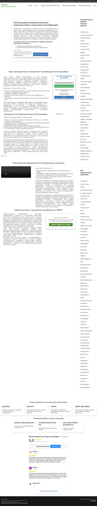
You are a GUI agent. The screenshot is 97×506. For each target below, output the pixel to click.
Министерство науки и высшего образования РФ (14, 500)
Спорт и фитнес (85, 334)
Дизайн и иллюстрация (84, 146)
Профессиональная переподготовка (50, 5)
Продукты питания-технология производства (86, 303)
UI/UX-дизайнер (85, 87)
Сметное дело (84, 327)
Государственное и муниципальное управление (86, 195)
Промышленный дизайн (85, 77)
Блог (94, 5)
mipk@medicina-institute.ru (69, 1)
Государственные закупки (85, 203)
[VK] (1, 1)
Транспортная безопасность (84, 353)
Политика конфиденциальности (88, 499)
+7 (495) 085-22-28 (55, 1)
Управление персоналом (84, 362)
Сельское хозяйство (83, 323)
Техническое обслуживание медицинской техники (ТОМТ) (85, 344)
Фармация (83, 366)
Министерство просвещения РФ (9, 501)
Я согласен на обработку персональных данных (28, 57)
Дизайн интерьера (85, 61)
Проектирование (85, 309)
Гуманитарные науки (84, 209)
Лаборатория (84, 243)
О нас (36, 5)
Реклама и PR (84, 315)
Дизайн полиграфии (86, 99)
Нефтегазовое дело (86, 280)
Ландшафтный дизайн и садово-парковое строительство (85, 106)
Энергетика (83, 375)
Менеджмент (84, 271)
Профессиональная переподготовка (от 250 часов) (64, 90)
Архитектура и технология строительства (84, 46)
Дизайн (82, 213)
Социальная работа (86, 330)
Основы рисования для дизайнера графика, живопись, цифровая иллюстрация (86, 119)
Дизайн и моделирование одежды (85, 93)
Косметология (84, 240)
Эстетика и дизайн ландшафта (86, 83)
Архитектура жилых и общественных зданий (86, 37)
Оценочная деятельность (84, 284)
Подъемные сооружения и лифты (84, 294)
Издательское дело (86, 225)
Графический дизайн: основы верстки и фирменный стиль (85, 138)
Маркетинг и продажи (84, 254)
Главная (30, 5)
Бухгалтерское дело (86, 190)
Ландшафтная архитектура (84, 65)
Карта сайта (4, 499)
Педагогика (83, 289)
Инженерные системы (84, 236)
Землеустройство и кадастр (86, 221)
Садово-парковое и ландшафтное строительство (86, 153)
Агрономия (83, 181)
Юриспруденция (85, 387)
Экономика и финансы (84, 380)
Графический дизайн (84, 129)
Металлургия (84, 268)
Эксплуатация (84, 384)
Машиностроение (85, 264)
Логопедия (83, 250)
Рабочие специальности (84, 5)
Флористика (84, 159)
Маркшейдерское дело (85, 260)
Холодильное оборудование (84, 371)
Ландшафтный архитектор (84, 71)
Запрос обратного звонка (61, 224)
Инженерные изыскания (84, 230)
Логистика (83, 246)
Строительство (85, 337)
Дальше (64, 97)
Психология (84, 312)
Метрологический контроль (85, 275)
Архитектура (84, 32)
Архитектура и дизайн (84, 185)
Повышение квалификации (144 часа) (64, 86)
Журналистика (84, 216)
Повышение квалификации (69, 5)
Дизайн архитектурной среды (85, 55)
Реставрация (84, 318)
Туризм (82, 357)
